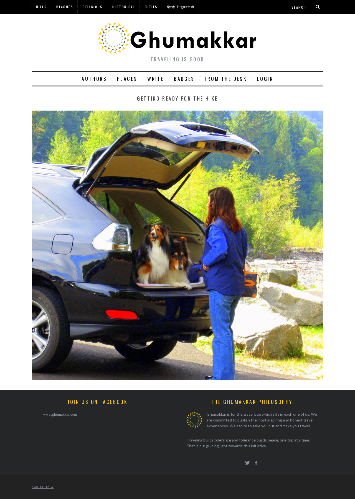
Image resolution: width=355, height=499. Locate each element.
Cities (151, 6)
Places (127, 78)
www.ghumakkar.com (60, 414)
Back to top (41, 487)
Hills (41, 6)
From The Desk (226, 78)
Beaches (64, 6)
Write (155, 78)
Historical (123, 6)
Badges (184, 78)
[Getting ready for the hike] (177, 378)
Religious (93, 6)
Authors (94, 78)
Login (265, 78)
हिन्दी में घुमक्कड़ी (180, 6)
